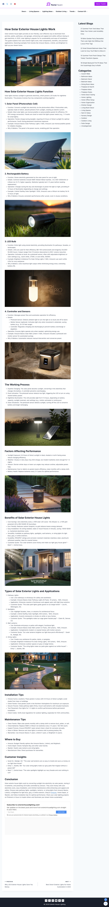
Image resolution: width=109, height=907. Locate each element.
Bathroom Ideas (86, 76)
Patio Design (85, 123)
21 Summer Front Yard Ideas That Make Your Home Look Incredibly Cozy (92, 31)
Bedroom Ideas (86, 81)
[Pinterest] (15, 4)
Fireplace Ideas (86, 89)
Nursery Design (86, 115)
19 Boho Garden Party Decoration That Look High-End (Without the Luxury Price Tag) (92, 41)
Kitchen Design (86, 105)
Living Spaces (86, 110)
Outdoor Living (86, 121)
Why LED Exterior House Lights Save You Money (19, 884)
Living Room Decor (87, 108)
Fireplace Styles (86, 92)
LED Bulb (11, 241)
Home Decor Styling (88, 95)
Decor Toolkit (101, 4)
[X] (7, 4)
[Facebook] (3, 4)
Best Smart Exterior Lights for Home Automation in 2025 (58, 884)
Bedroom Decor (86, 79)
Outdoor (84, 118)
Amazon (54, 792)
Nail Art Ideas (86, 113)
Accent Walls (85, 74)
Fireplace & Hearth (87, 87)
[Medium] (56, 900)
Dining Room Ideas (87, 84)
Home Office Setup (87, 100)
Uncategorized (86, 126)
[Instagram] (11, 4)
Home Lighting (86, 97)
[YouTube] (63, 900)
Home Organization (88, 102)
